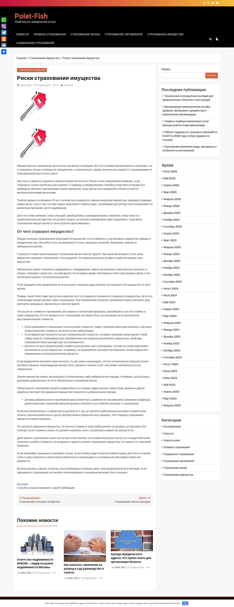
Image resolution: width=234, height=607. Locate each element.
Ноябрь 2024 (171, 267)
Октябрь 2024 (171, 274)
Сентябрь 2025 (172, 226)
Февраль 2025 (172, 247)
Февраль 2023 (172, 405)
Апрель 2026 (171, 185)
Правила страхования (50, 34)
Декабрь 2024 (171, 260)
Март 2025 (170, 240)
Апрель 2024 (171, 309)
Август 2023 (170, 364)
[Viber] (4, 26)
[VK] (4, 45)
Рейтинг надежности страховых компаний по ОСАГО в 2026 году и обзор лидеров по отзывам (189, 136)
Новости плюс (171, 440)
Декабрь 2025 (171, 212)
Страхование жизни (85, 34)
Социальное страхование (35, 43)
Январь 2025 (171, 254)
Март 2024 (170, 316)
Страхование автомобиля (124, 34)
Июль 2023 (170, 371)
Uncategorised (172, 426)
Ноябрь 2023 (171, 343)
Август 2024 (170, 288)
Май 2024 (169, 302)
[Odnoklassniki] (4, 39)
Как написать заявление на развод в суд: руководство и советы (84, 568)
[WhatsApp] (4, 20)
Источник (22, 484)
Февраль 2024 (172, 322)
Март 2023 (170, 398)
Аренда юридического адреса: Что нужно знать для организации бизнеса (131, 557)
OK (185, 603)
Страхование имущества (165, 34)
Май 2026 (169, 178)
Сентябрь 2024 (172, 281)
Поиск (166, 69)
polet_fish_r (26, 85)
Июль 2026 (170, 171)
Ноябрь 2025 (171, 219)
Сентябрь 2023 (172, 357)
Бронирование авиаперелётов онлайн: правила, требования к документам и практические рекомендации (186, 110)
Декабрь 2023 (171, 336)
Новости (22, 34)
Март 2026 (170, 192)
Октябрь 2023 (171, 350)
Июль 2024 (170, 295)
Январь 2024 (171, 329)
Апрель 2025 (171, 233)
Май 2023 (169, 384)
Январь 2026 (171, 206)
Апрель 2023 (171, 391)
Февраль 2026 (172, 199)
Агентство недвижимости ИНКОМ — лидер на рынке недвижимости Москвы (35, 563)
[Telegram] (4, 32)
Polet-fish (31, 16)
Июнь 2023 (170, 377)
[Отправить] (4, 52)
